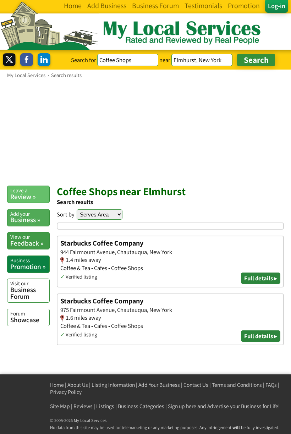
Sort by (66, 214)
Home (57, 384)
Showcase (24, 317)
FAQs (271, 384)
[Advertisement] (145, 131)
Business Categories (141, 406)
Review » (22, 194)
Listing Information (113, 384)
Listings (105, 406)
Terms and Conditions (237, 384)
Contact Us (195, 384)
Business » (25, 217)
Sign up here (182, 406)
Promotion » (27, 264)
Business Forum (23, 290)
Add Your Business (159, 384)
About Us (77, 384)
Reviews (83, 406)
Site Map (60, 406)
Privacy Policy (66, 392)
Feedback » (26, 240)
